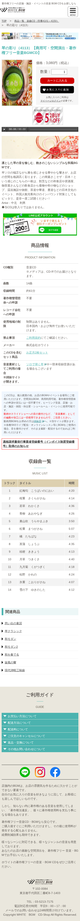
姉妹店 (37, 421)
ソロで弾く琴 (34, 364)
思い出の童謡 (13, 623)
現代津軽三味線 (15, 670)
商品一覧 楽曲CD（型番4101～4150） (36, 21)
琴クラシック (13, 631)
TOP (4, 21)
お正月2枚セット (37, 352)
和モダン (10, 639)
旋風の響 (10, 662)
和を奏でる (12, 654)
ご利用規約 (33, 337)
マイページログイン (50, 100)
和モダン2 (11, 646)
